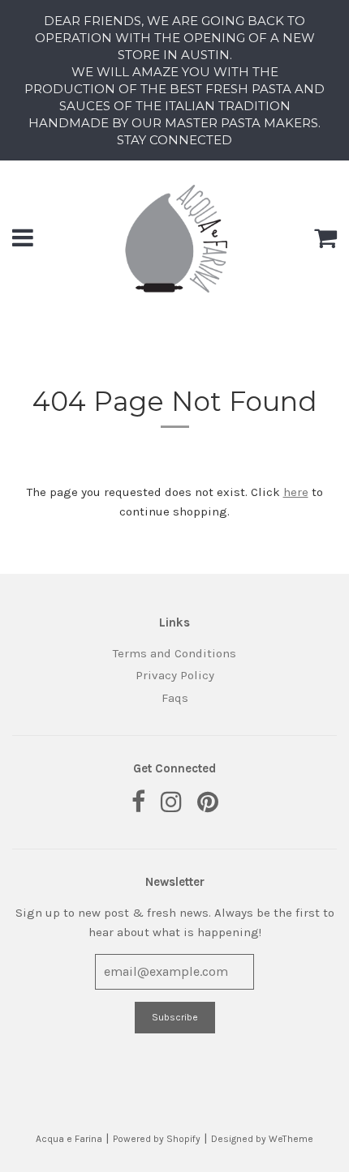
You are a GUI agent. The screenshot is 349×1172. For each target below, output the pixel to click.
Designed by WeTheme (262, 1138)
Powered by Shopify (156, 1138)
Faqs (175, 698)
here (295, 492)
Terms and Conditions (174, 653)
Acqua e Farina (69, 1138)
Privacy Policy (175, 675)
